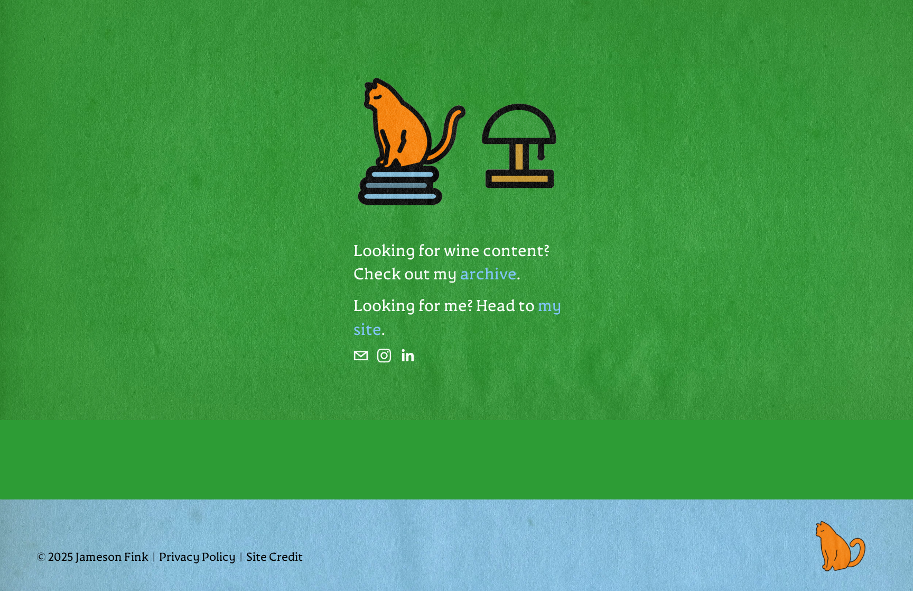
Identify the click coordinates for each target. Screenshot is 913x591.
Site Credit (274, 557)
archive (488, 275)
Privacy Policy (197, 557)
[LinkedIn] (407, 355)
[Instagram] (384, 355)
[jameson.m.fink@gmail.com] (360, 355)
